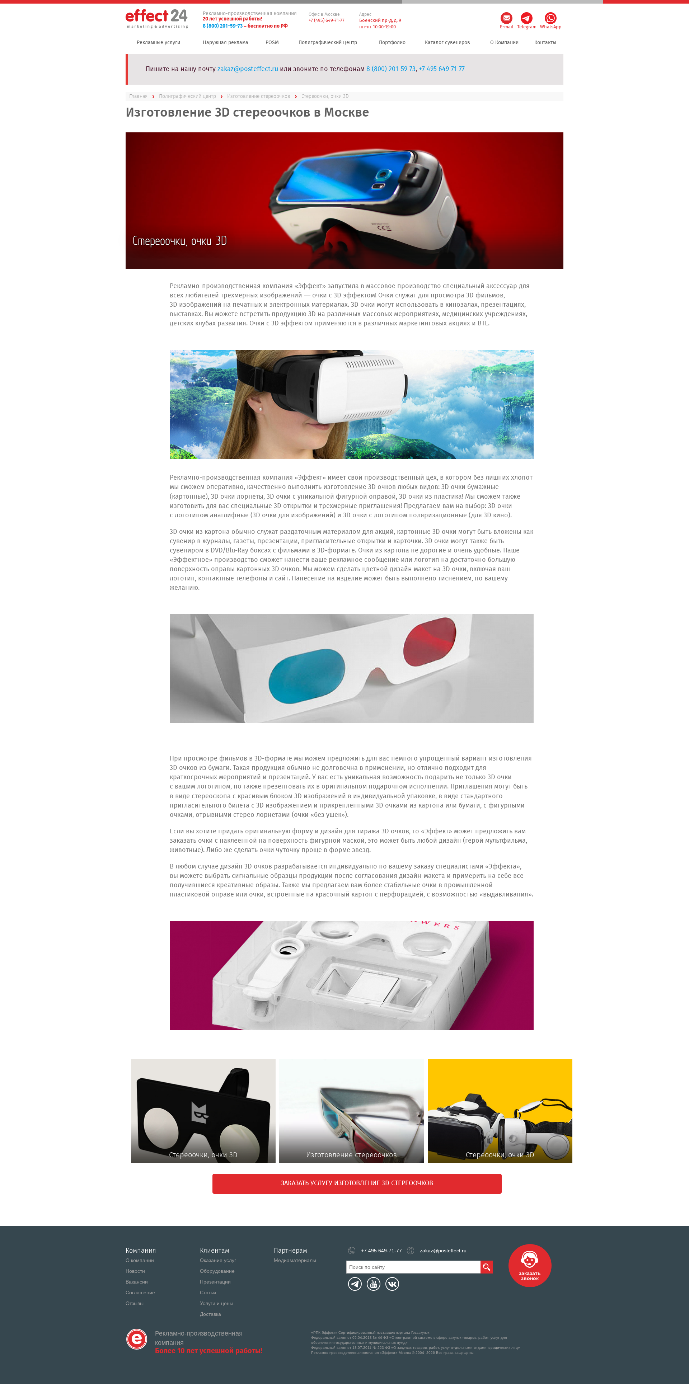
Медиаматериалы (295, 1260)
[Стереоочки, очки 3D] (351, 404)
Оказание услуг (218, 1260)
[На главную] (136, 1339)
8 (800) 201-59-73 (223, 26)
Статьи (208, 1292)
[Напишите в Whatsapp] (551, 18)
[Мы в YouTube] (373, 1284)
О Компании (504, 43)
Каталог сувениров (447, 43)
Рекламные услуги (158, 43)
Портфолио (392, 43)
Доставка (210, 1314)
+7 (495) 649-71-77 (326, 20)
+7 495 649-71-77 (442, 69)
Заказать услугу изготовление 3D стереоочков (357, 1183)
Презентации (215, 1282)
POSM (272, 43)
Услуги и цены (216, 1303)
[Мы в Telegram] (355, 1284)
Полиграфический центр (328, 43)
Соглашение (140, 1292)
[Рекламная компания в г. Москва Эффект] (157, 19)
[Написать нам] (506, 18)
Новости (135, 1271)
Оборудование (217, 1271)
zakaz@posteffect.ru (247, 69)
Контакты (545, 43)
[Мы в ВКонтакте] (392, 1284)
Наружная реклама (225, 43)
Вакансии (137, 1282)
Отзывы (135, 1303)
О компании (140, 1260)
